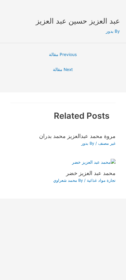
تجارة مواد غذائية (101, 180)
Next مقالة (63, 69)
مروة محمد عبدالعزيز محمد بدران (77, 136)
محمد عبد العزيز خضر (91, 173)
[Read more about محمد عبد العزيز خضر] (94, 161)
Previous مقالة (63, 54)
